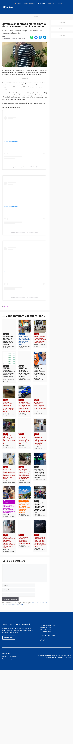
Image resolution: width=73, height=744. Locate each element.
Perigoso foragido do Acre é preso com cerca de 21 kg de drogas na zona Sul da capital (40, 339)
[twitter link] (41, 640)
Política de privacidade (9, 656)
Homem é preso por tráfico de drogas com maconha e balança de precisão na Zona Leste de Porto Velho (40, 440)
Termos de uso (7, 659)
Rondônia (41, 3)
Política (51, 3)
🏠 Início (17, 3)
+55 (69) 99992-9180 (49, 635)
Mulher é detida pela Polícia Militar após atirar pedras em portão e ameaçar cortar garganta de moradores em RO (24, 406)
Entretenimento (24, 501)
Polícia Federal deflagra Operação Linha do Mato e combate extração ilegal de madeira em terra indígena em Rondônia (24, 474)
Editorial (28, 7)
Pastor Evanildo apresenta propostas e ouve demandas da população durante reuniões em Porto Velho (39, 507)
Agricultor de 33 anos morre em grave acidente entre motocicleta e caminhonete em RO (9, 439)
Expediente (18, 7)
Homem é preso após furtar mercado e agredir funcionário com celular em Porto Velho (24, 439)
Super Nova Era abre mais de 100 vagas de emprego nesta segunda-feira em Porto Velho (24, 340)
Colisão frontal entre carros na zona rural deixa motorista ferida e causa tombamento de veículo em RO (40, 406)
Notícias (21, 334)
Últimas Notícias (29, 3)
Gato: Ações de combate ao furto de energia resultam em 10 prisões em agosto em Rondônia (9, 508)
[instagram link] (44, 640)
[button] (15, 10)
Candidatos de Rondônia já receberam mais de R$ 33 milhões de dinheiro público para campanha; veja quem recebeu (9, 373)
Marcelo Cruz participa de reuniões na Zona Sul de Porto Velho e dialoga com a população (24, 372)
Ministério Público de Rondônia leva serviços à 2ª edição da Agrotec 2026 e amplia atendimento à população (24, 507)
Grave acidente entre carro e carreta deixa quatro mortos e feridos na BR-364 (24, 540)
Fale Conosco (8, 637)
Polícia (59, 3)
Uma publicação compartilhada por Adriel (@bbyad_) (24, 167)
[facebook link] (47, 640)
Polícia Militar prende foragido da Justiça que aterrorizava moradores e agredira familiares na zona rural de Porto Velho (9, 542)
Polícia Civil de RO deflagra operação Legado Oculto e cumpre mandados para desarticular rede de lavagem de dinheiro (40, 541)
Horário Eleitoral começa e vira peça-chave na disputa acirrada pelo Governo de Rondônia (8, 340)
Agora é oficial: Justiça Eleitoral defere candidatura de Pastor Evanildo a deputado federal (39, 472)
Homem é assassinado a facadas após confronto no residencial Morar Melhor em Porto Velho (8, 406)
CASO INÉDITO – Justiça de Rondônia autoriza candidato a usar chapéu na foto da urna (39, 372)
